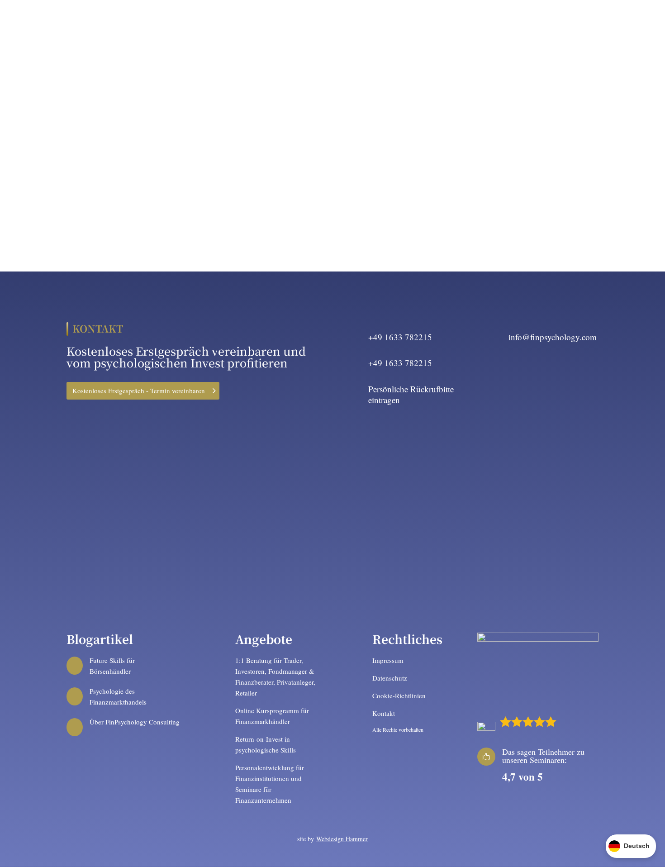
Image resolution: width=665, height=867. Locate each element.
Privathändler (322, 27)
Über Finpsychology (256, 27)
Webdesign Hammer (342, 838)
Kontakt (524, 27)
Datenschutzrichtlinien (243, 549)
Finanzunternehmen (388, 27)
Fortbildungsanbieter (465, 27)
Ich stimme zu (95, 523)
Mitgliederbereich (603, 27)
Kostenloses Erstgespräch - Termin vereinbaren (138, 390)
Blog (555, 27)
